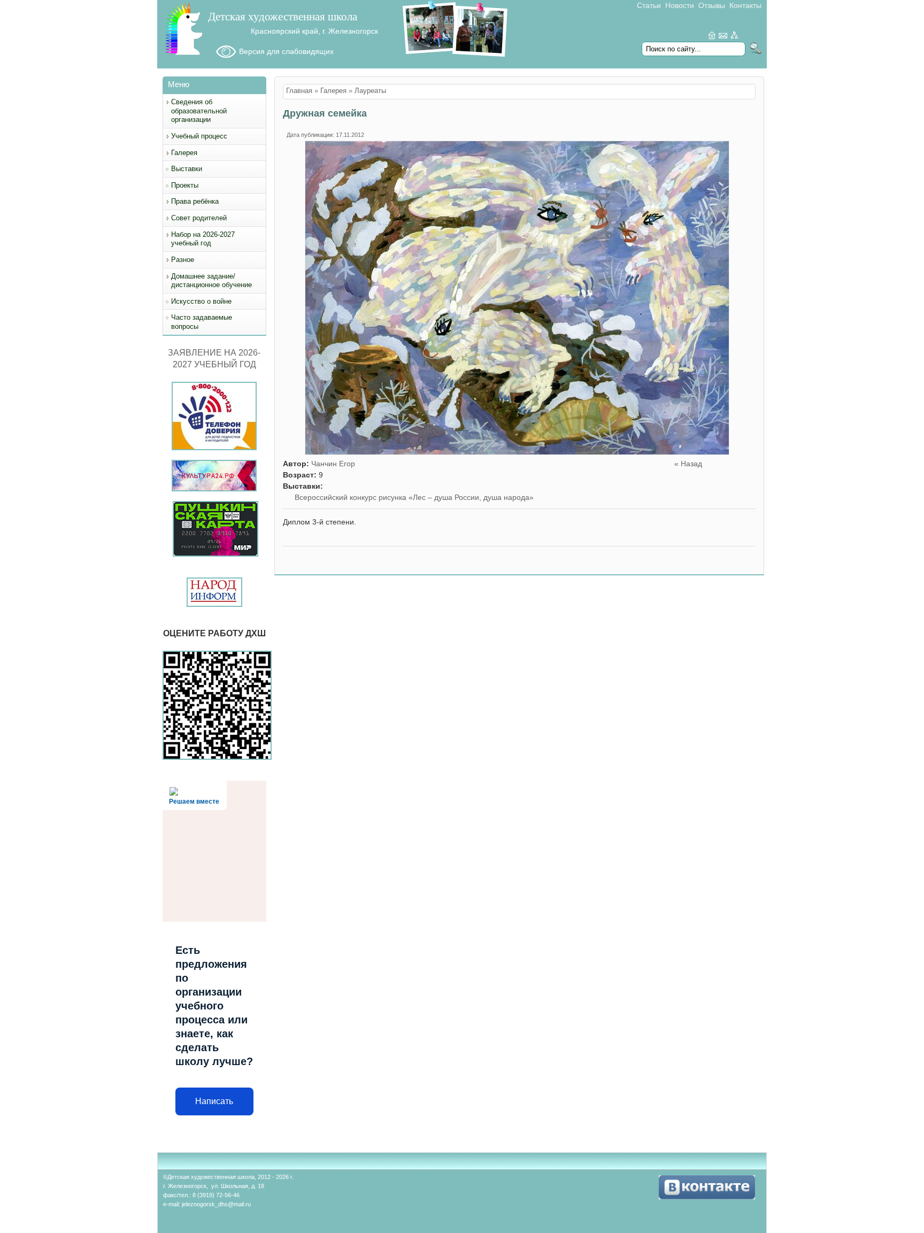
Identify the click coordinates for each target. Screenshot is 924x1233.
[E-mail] (723, 37)
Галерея (184, 153)
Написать (214, 1101)
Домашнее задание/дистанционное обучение (211, 280)
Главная (299, 91)
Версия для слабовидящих (286, 51)
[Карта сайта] (734, 37)
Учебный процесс (199, 136)
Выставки (186, 169)
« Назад (688, 463)
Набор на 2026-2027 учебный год (203, 239)
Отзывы (711, 5)
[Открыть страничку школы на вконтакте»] (707, 1197)
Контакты (745, 5)
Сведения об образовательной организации (199, 111)
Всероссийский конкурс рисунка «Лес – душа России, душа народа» (414, 497)
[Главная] (184, 53)
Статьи (649, 5)
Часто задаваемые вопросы (201, 321)
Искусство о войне (201, 301)
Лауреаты (370, 91)
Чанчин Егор (333, 463)
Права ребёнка (195, 201)
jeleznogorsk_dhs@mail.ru (216, 1204)
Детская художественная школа (282, 16)
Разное (182, 260)
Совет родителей (199, 218)
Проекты (184, 185)
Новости (679, 5)
